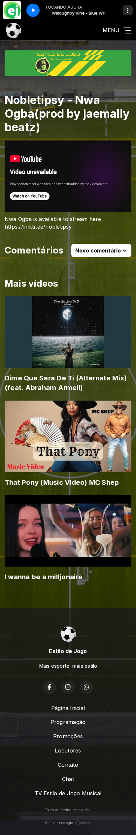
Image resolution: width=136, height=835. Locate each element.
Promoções (68, 736)
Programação (68, 722)
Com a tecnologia (59, 823)
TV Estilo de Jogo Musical (68, 793)
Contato (68, 764)
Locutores (68, 750)
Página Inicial (68, 708)
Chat (68, 779)
